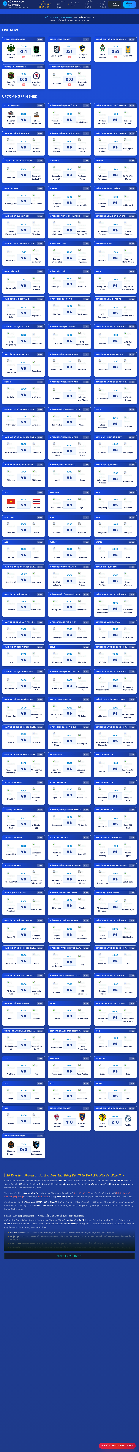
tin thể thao (43, 1196)
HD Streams (114, 4)
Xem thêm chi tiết (68, 1256)
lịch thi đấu (121, 1193)
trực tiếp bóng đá (82, 1193)
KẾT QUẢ (75, 4)
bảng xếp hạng (16, 1196)
